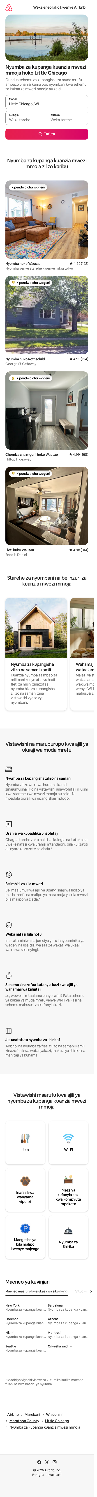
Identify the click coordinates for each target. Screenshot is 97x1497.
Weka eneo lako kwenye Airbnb (59, 7)
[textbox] (26, 120)
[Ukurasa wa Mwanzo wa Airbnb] (8, 7)
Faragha (38, 1475)
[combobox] (47, 104)
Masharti (54, 1475)
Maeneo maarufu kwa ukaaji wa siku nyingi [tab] (36, 1291)
